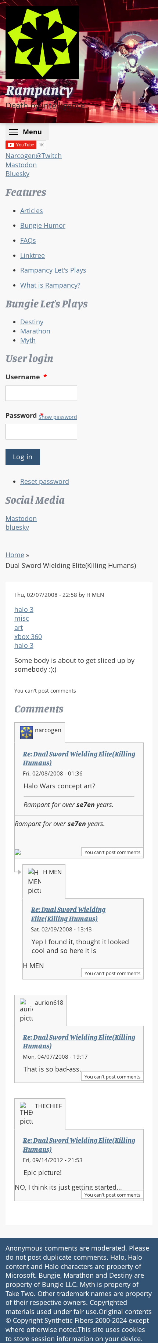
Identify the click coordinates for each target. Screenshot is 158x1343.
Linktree (32, 255)
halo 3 (23, 609)
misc (21, 618)
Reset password (44, 481)
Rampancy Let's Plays (53, 270)
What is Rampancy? (50, 285)
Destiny (31, 321)
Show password (58, 416)
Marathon (35, 330)
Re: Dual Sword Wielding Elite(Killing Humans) (68, 914)
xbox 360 (28, 636)
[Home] (42, 42)
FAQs (28, 240)
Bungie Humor (42, 225)
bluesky (17, 527)
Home (15, 554)
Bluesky (17, 173)
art (18, 627)
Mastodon (21, 164)
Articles (31, 210)
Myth (28, 340)
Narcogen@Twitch (34, 155)
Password (25, 415)
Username (26, 376)
